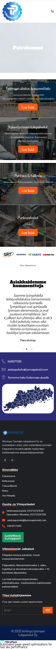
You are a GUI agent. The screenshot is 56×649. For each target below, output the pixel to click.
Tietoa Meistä (9, 486)
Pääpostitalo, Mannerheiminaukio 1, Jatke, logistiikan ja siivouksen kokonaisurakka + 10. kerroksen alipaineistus (26, 569)
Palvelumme (8, 476)
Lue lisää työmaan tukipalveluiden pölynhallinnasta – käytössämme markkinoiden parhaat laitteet (26, 583)
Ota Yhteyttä (8, 495)
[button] (5, 318)
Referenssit (8, 481)
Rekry (5, 490)
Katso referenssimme (28, 265)
